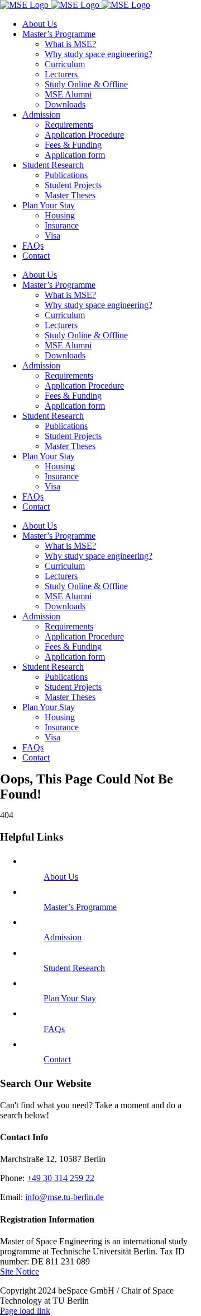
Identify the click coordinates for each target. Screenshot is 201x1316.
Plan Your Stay (70, 998)
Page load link (25, 1310)
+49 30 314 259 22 (60, 1178)
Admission (63, 937)
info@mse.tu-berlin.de (64, 1197)
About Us (61, 876)
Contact (57, 1059)
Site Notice (19, 1271)
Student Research (74, 968)
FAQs (54, 1029)
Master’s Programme (80, 907)
